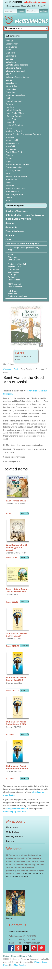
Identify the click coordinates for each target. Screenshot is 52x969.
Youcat (9, 200)
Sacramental (11, 179)
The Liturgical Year (14, 194)
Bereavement (12, 44)
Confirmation (13, 272)
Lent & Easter (14, 260)
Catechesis (11, 62)
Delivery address (14, 836)
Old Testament (14, 284)
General (9, 104)
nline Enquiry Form (19, 931)
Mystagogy (11, 149)
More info (25, 513)
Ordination (12, 277)
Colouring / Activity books (17, 77)
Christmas (12, 257)
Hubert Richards (13, 110)
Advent (11, 254)
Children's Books (13, 68)
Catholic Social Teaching (17, 65)
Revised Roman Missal (16, 176)
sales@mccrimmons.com (35, 2)
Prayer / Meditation (14, 231)
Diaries (9, 80)
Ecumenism (11, 89)
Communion (13, 269)
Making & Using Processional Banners (23, 134)
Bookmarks (11, 56)
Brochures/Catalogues (16, 211)
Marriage (10, 137)
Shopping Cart (26, 6)
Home (8, 6)
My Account (16, 6)
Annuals (9, 41)
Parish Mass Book (14, 152)
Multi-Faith (10, 146)
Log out (10, 841)
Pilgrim (9, 158)
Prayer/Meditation (14, 167)
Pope (8, 161)
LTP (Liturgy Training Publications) (23, 247)
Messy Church (12, 143)
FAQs (34, 6)
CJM (10, 250)
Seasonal (10, 185)
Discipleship (11, 83)
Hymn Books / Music (15, 113)
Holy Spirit (12, 293)
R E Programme (13, 170)
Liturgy (9, 128)
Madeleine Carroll (14, 131)
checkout (43, 11)
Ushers (9, 197)
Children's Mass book (15, 71)
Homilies (10, 107)
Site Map (14, 965)
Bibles (8, 50)
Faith (8, 98)
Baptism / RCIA (15, 267)
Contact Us (41, 6)
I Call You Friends (14, 116)
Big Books (10, 53)
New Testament (15, 287)
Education (10, 92)
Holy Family (13, 291)
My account (12, 827)
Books (16, 369)
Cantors (9, 59)
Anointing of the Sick (17, 264)
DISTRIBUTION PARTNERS (18, 219)
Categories (7, 369)
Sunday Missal (12, 191)
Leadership (11, 122)
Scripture (9, 235)
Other (8, 239)
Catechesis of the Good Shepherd (22, 243)
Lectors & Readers (14, 125)
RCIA (8, 173)
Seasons (9, 223)
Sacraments (11, 227)
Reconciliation (14, 280)
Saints (8, 182)
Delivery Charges (10, 956)
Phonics (9, 155)
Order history (12, 832)
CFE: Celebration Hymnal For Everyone (24, 215)
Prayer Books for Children (17, 164)
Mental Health (12, 140)
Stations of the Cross (15, 188)
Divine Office (11, 86)
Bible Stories (11, 47)
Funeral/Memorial (14, 101)
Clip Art (9, 74)
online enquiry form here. (14, 811)
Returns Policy (26, 956)
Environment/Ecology (15, 95)
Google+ (22, 965)
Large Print (11, 119)
